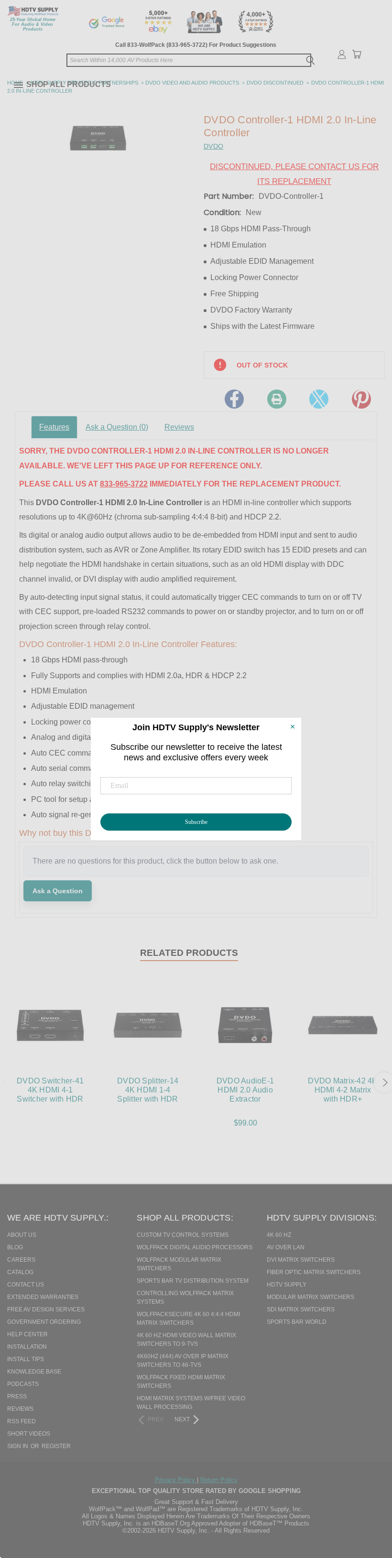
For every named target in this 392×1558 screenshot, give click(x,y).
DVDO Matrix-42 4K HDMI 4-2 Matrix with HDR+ (342, 1090)
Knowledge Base (34, 1371)
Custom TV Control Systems (183, 1235)
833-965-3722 (124, 484)
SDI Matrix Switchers (301, 1309)
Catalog (20, 1272)
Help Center (27, 1334)
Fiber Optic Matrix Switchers (313, 1272)
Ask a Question (117, 427)
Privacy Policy (176, 1479)
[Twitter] (318, 399)
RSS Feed (21, 1421)
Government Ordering (44, 1322)
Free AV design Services (46, 1309)
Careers (21, 1259)
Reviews (179, 427)
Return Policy (219, 1479)
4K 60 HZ (279, 1235)
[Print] (276, 399)
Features (54, 427)
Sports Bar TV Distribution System (193, 1280)
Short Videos (28, 1433)
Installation (27, 1346)
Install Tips (25, 1359)
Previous (365, 1501)
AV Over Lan (286, 1247)
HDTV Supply (286, 1284)
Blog (15, 1247)
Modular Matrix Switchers (310, 1297)
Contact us (25, 1284)
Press (17, 1396)
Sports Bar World (297, 1322)
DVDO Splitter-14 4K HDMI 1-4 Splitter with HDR (147, 1090)
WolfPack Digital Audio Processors (194, 1247)
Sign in (18, 1446)
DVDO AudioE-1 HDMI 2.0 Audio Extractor (245, 1090)
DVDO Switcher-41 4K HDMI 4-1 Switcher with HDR (50, 1090)
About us (21, 1235)
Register (56, 1446)
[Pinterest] (361, 399)
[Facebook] (234, 399)
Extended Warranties (42, 1297)
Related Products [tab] (189, 953)
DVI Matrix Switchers (301, 1259)
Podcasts (23, 1384)
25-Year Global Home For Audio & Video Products (32, 24)
